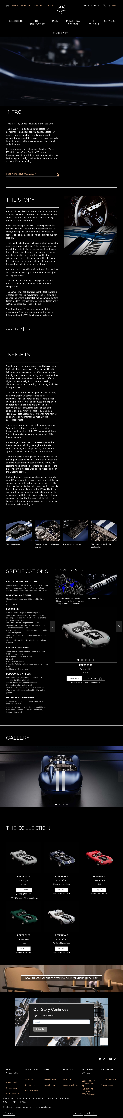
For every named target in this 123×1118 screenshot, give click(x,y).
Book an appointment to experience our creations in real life (61, 978)
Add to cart (92, 678)
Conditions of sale (108, 1079)
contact (14, 5)
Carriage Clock (12, 1094)
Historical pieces (32, 1090)
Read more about (21, 174)
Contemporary (12, 1088)
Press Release (50, 1079)
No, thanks (90, 1113)
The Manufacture (37, 23)
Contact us (32, 329)
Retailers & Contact (73, 23)
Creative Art (11, 1082)
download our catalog (43, 5)
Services (109, 21)
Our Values (29, 1085)
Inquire (61, 890)
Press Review (49, 1085)
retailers (25, 5)
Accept (78, 1113)
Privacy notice (107, 1085)
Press (54, 21)
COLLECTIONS (15, 21)
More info (9, 1113)
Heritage (29, 1079)
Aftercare (67, 1079)
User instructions (70, 1085)
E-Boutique (94, 23)
